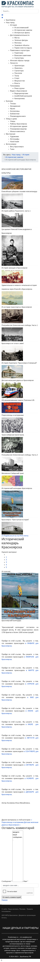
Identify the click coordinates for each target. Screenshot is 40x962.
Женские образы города (19, 60)
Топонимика (15, 86)
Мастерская (10, 134)
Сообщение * (7, 881)
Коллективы (15, 111)
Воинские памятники (22, 55)
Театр (16, 76)
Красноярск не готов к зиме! (13, 343)
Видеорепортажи (21, 93)
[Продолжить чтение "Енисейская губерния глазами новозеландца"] (20, 201)
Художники (14, 136)
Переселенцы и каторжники (13, 415)
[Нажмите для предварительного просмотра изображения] (20, 596)
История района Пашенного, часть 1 (16, 211)
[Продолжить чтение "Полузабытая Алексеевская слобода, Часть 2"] (20, 464)
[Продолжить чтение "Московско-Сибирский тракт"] (20, 481)
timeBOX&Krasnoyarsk (23, 96)
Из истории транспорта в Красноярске (17, 307)
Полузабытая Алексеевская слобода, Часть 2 (20, 455)
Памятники (18, 53)
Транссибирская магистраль (13, 435)
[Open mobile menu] (2, 15)
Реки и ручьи (19, 88)
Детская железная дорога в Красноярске (18, 380)
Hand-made (14, 141)
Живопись (18, 68)
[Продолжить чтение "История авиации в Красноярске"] (20, 276)
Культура (9, 101)
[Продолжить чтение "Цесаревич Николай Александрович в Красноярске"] (20, 250)
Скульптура (19, 71)
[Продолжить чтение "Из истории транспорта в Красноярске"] (20, 316)
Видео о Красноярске (18, 91)
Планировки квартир (18, 129)
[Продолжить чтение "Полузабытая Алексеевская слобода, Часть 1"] (20, 334)
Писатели (18, 73)
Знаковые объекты (21, 45)
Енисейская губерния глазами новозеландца (19, 191)
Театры (13, 103)
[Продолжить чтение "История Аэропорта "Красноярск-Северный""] (20, 371)
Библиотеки (14, 114)
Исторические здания (18, 126)
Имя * (26, 881)
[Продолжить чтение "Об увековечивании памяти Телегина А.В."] (20, 407)
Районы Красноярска (18, 124)
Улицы (12, 121)
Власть (17, 83)
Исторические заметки (23, 30)
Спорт (16, 78)
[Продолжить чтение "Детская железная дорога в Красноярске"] (20, 390)
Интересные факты (22, 33)
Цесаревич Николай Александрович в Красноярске (17, 231)
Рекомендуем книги (18, 116)
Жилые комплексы (17, 131)
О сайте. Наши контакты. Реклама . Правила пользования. (17, 910)
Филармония (15, 106)
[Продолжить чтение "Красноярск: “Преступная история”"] (20, 528)
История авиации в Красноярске (14, 268)
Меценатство (19, 81)
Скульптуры (19, 58)
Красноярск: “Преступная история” (15, 520)
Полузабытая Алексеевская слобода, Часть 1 (20, 325)
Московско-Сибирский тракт (13, 473)
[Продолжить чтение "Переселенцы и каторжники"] (20, 425)
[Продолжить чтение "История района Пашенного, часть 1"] (20, 220)
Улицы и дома (11, 119)
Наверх (5, 900)
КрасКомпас (10, 20)
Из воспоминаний (21, 27)
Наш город (10, 22)
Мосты (17, 38)
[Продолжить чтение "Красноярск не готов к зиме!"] (20, 353)
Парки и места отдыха (23, 48)
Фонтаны (18, 43)
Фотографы (14, 139)
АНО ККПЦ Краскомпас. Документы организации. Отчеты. (19, 916)
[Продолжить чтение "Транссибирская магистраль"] (20, 445)
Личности (14, 63)
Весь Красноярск (17, 147)
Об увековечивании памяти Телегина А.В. (18, 400)
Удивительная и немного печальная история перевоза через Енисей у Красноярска (19, 287)
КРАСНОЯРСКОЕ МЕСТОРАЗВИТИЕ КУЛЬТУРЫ (16, 171)
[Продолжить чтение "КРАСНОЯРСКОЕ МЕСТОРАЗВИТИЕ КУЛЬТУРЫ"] (20, 182)
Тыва (12, 149)
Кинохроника (19, 98)
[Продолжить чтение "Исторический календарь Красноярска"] (20, 504)
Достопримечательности (19, 35)
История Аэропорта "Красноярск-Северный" (19, 363)
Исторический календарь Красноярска (17, 488)
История (13, 25)
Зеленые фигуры (21, 40)
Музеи (12, 109)
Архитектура (19, 65)
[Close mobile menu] (2, 17)
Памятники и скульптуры (20, 50)
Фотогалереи (11, 144)
